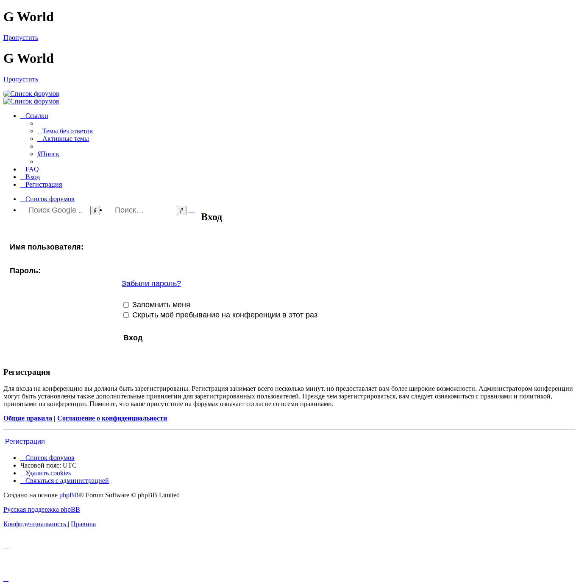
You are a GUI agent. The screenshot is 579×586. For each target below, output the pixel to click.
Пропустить (20, 37)
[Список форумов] (31, 93)
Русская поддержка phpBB (41, 509)
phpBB (69, 495)
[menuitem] (65, 131)
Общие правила (27, 418)
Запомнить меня (160, 304)
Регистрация (25, 441)
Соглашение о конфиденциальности (112, 418)
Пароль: (25, 270)
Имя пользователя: (47, 247)
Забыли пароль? (151, 283)
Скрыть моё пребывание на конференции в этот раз (223, 315)
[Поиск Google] (95, 210)
